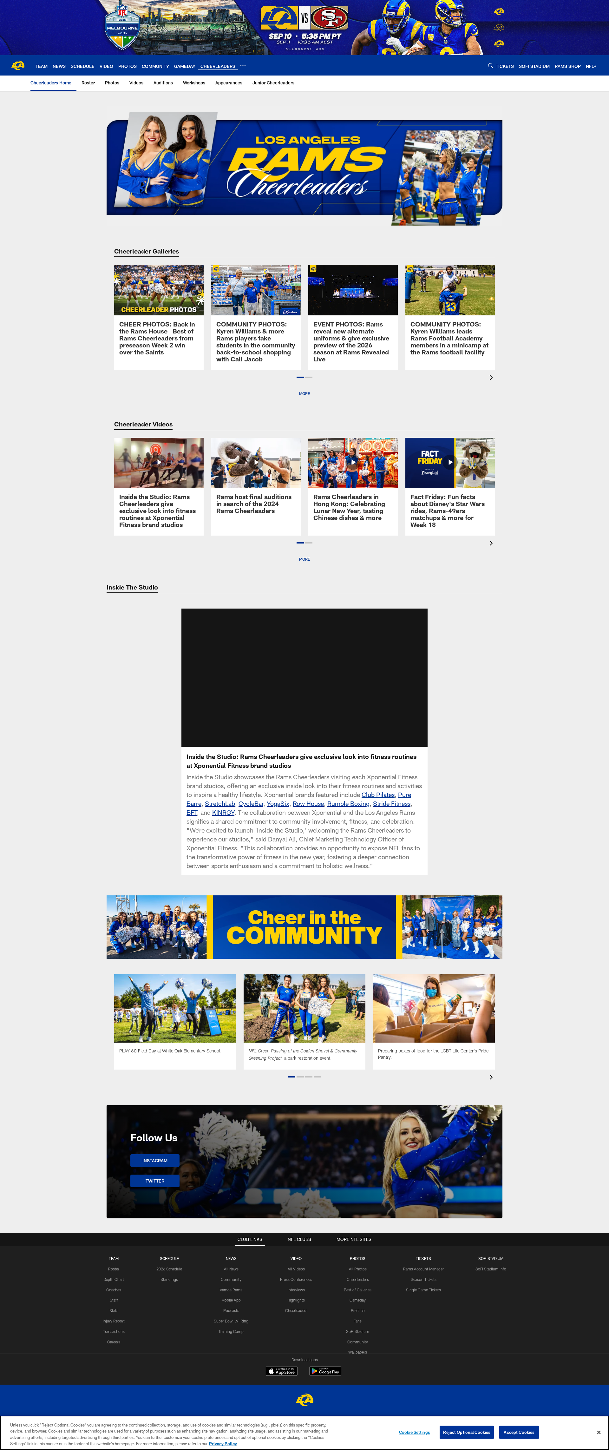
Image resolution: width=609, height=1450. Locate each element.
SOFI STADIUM (490, 1258)
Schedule (169, 1258)
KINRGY (223, 812)
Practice (357, 1310)
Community (231, 1279)
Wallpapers (357, 1352)
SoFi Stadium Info (490, 1269)
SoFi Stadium (357, 1331)
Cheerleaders (296, 1310)
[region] (304, 1433)
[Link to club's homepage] (17, 65)
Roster (113, 1269)
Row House (308, 803)
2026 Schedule (169, 1269)
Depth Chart (113, 1279)
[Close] (599, 1432)
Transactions (114, 1331)
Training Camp (231, 1331)
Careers (113, 1342)
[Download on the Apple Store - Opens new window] (281, 1372)
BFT (192, 812)
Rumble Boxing (348, 803)
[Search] (490, 65)
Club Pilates (378, 794)
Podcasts (231, 1310)
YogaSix (278, 803)
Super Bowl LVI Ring (231, 1321)
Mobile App (231, 1300)
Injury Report (114, 1321)
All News (231, 1269)
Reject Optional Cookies (466, 1432)
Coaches (113, 1290)
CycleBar (251, 803)
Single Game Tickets (423, 1290)
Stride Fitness (391, 803)
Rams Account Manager (423, 1269)
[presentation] (492, 378)
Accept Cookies (519, 1432)
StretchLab (220, 803)
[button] (300, 377)
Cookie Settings (414, 1432)
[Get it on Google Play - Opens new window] (325, 1374)
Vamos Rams (231, 1290)
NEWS (231, 1258)
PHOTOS (357, 1258)
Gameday (358, 1300)
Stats (113, 1310)
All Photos (358, 1269)
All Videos (296, 1269)
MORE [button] (304, 393)
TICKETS (423, 1258)
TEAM (114, 1258)
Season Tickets (423, 1279)
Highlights (296, 1300)
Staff (114, 1300)
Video (296, 1258)
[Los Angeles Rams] (304, 1401)
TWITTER (155, 1180)
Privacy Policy (223, 1443)
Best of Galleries (357, 1290)
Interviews (296, 1290)
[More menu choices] (243, 65)
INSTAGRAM (154, 1160)
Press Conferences (296, 1279)
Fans (358, 1321)
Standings (169, 1279)
